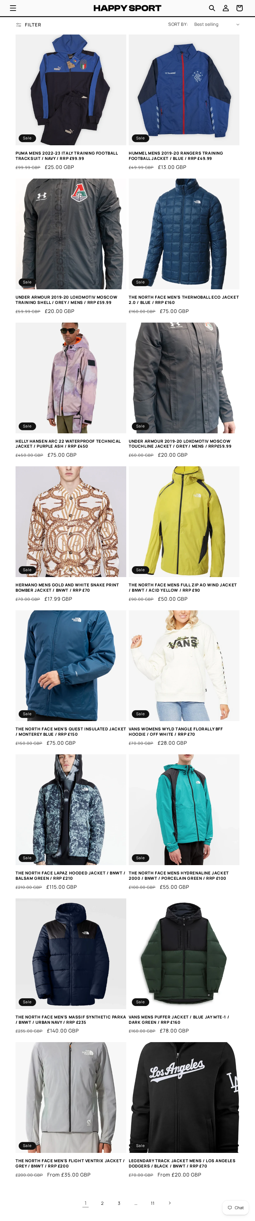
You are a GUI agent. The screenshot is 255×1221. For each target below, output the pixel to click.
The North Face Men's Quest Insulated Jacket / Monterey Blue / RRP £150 (71, 731)
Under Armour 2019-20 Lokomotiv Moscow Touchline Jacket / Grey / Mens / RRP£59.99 (180, 444)
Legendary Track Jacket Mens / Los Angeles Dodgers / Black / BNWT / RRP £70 (182, 1163)
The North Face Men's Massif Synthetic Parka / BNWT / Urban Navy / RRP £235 (71, 1019)
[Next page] (169, 1203)
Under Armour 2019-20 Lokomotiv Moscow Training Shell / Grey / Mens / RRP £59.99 (66, 300)
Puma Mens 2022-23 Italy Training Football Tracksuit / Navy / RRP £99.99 (67, 156)
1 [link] (86, 1203)
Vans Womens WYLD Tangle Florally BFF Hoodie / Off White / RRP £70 (176, 731)
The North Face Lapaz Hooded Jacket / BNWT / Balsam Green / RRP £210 (71, 875)
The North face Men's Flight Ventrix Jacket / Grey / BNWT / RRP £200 (70, 1163)
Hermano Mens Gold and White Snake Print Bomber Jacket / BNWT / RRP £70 (67, 587)
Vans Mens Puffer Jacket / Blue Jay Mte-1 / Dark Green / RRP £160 (179, 1019)
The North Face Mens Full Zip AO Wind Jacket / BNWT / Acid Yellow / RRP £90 (183, 587)
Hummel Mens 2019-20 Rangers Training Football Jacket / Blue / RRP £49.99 (176, 156)
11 (152, 1203)
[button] (13, 8)
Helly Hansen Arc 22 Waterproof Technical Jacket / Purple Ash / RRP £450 (68, 444)
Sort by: (178, 24)
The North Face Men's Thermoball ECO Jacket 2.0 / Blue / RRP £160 (184, 300)
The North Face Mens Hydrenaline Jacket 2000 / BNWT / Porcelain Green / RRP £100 (179, 875)
